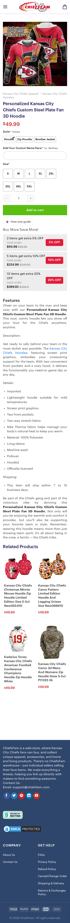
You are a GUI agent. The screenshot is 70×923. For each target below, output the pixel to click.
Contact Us (10, 862)
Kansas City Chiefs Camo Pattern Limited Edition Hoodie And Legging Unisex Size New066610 (52, 595)
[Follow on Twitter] (14, 795)
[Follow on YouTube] (36, 795)
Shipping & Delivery (51, 883)
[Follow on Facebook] (6, 795)
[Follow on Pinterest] (21, 795)
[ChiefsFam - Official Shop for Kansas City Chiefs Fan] (35, 7)
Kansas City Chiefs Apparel (20, 93)
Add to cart (35, 210)
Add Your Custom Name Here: (23, 148)
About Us (9, 855)
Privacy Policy (47, 862)
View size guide (20, 221)
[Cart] (64, 7)
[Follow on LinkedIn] (29, 795)
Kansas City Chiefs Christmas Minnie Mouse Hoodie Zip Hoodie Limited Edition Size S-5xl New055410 (18, 595)
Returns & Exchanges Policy (52, 892)
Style (7, 131)
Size (6, 164)
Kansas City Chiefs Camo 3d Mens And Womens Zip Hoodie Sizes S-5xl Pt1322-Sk (52, 672)
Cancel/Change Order (52, 876)
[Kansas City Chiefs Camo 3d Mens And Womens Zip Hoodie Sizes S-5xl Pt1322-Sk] (52, 642)
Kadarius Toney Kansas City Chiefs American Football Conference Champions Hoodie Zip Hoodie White (18, 669)
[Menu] (5, 6)
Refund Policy (47, 869)
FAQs (41, 855)
